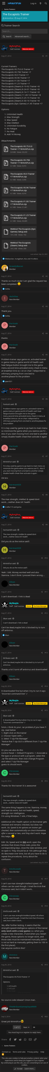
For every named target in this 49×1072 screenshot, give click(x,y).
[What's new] (40, 3)
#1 (47, 56)
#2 (47, 276)
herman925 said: (9, 530)
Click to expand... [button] (24, 992)
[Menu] (4, 3)
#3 (47, 306)
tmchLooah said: (10, 911)
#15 (46, 710)
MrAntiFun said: (9, 461)
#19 (46, 965)
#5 (47, 355)
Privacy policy (32, 1052)
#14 (46, 686)
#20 (46, 1016)
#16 (46, 781)
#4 (47, 333)
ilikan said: (7, 618)
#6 (47, 399)
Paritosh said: (8, 404)
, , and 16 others (21, 259)
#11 (46, 592)
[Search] (45, 3)
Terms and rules (19, 1052)
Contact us (6, 1052)
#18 (46, 906)
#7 (47, 456)
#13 (46, 653)
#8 (47, 495)
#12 (46, 613)
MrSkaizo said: (9, 658)
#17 (46, 879)
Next (25, 1027)
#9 (47, 524)
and (13, 507)
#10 (46, 558)
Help (42, 1052)
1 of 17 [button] (17, 1027)
